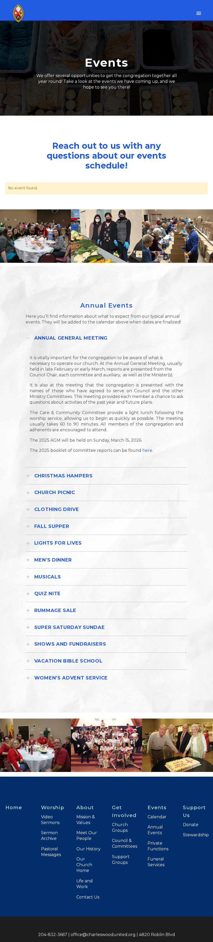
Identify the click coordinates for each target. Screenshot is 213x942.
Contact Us (87, 897)
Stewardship (196, 834)
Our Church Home (84, 865)
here (147, 450)
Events (157, 807)
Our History (88, 848)
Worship (52, 807)
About (85, 807)
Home (13, 807)
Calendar (157, 816)
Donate (190, 824)
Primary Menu (198, 13)
